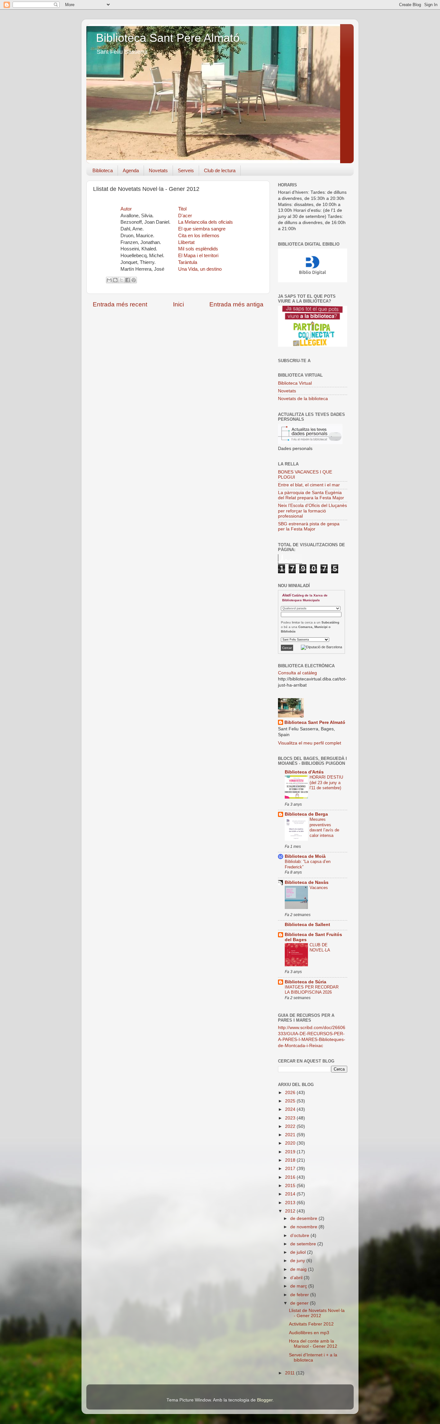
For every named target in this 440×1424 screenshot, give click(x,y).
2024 (291, 1109)
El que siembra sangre (201, 228)
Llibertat (186, 242)
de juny (298, 1260)
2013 (291, 1202)
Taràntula (187, 262)
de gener (300, 1303)
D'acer (185, 215)
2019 (291, 1151)
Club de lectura (219, 170)
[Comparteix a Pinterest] (133, 280)
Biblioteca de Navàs (307, 882)
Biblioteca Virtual (295, 383)
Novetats (158, 170)
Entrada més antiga (236, 304)
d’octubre (300, 1235)
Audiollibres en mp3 (309, 1332)
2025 (291, 1101)
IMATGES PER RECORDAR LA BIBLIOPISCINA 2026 (312, 990)
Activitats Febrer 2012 (311, 1324)
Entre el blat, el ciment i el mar (309, 484)
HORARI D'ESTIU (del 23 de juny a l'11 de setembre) (326, 782)
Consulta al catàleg (297, 672)
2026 (291, 1092)
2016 (291, 1177)
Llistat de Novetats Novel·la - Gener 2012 (317, 1313)
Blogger (265, 1400)
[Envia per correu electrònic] (109, 280)
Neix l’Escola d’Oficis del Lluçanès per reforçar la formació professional (312, 510)
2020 (291, 1143)
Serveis (186, 170)
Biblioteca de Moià (305, 856)
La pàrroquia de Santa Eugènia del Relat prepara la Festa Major (311, 495)
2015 (291, 1185)
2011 (290, 1373)
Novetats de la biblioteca (303, 398)
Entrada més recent (120, 304)
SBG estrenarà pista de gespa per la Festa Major (309, 526)
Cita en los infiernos (198, 235)
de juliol (298, 1252)
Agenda (131, 170)
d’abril (297, 1277)
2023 (291, 1118)
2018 (291, 1160)
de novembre (304, 1226)
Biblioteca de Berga (306, 814)
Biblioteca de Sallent (307, 924)
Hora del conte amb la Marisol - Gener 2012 (313, 1344)
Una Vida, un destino (200, 269)
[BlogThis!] (115, 280)
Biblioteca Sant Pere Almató (168, 37)
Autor (126, 208)
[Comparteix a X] (121, 280)
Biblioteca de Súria (305, 981)
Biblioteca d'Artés (304, 772)
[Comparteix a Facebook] (127, 280)
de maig (299, 1269)
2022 (291, 1126)
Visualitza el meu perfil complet (309, 743)
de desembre (304, 1218)
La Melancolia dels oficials (205, 222)
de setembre (303, 1243)
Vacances (319, 887)
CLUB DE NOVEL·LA (320, 947)
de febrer (300, 1294)
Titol (182, 208)
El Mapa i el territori (198, 255)
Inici (178, 304)
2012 (291, 1211)
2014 (291, 1194)
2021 (291, 1134)
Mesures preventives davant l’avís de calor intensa (324, 827)
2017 (291, 1168)
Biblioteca (102, 170)
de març (299, 1286)
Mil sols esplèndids (198, 248)
